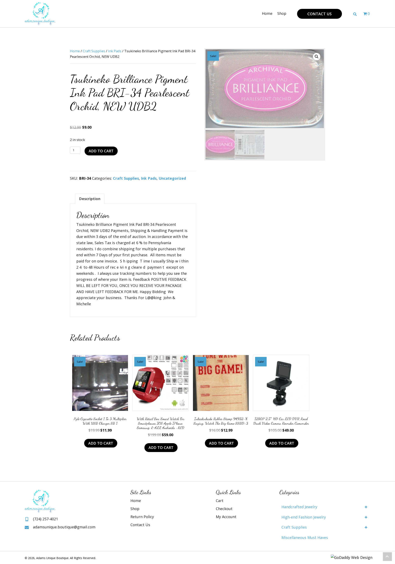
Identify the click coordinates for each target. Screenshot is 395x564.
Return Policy (142, 516)
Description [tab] (89, 198)
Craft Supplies (94, 51)
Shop (134, 508)
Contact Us (140, 524)
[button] (319, 14)
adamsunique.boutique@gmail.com (64, 526)
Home (75, 51)
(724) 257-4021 (45, 518)
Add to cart (101, 150)
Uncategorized (172, 178)
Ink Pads (114, 51)
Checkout (224, 508)
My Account (226, 516)
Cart (219, 500)
